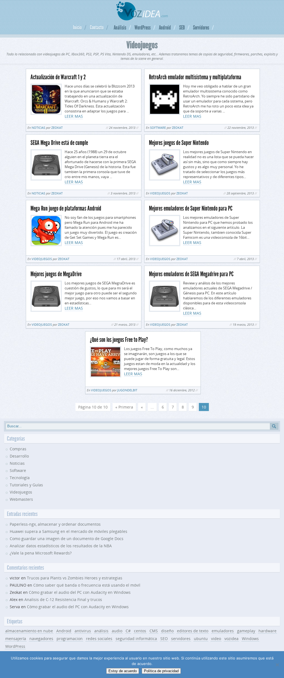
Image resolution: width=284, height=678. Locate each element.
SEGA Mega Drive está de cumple (59, 143)
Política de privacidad (161, 671)
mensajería (15, 638)
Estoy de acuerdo (122, 671)
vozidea (231, 638)
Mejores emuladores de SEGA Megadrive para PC (191, 274)
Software (158, 127)
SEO (182, 27)
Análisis (120, 27)
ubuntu (201, 638)
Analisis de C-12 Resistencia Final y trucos (63, 599)
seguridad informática (136, 638)
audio (117, 630)
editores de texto (192, 630)
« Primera (124, 407)
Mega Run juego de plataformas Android (66, 208)
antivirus (83, 630)
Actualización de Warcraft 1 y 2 (58, 77)
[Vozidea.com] (142, 19)
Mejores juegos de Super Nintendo (179, 143)
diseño (167, 630)
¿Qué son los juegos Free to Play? (119, 339)
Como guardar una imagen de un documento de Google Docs (66, 538)
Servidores (201, 27)
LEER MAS (74, 116)
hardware (267, 630)
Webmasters (21, 499)
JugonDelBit (127, 390)
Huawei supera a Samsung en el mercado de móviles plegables (68, 531)
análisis (101, 630)
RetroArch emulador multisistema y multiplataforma (195, 77)
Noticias (38, 127)
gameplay (246, 630)
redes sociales (99, 638)
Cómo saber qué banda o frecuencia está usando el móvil (86, 585)
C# (128, 630)
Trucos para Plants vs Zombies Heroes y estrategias (74, 578)
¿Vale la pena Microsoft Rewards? (41, 553)
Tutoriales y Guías (26, 484)
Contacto (96, 27)
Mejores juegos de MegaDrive (56, 274)
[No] (277, 664)
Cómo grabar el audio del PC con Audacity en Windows (80, 592)
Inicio (77, 27)
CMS (153, 630)
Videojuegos (160, 193)
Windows (250, 638)
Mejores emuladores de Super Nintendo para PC (190, 208)
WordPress (143, 27)
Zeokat (57, 127)
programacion (70, 638)
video (216, 638)
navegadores (41, 638)
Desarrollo (19, 456)
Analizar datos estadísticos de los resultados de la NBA (61, 545)
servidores (181, 638)
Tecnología (20, 477)
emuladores (223, 630)
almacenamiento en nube (29, 630)
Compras (18, 448)
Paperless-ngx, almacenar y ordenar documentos (55, 524)
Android (165, 27)
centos (140, 630)
